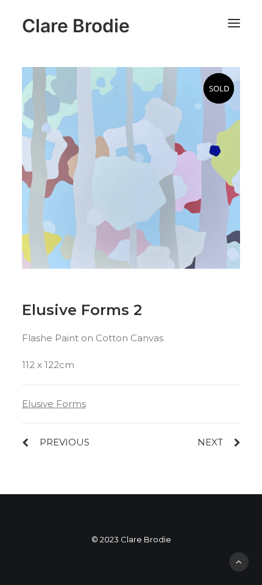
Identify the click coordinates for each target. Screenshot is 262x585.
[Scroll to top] (239, 561)
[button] (234, 23)
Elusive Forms (54, 404)
